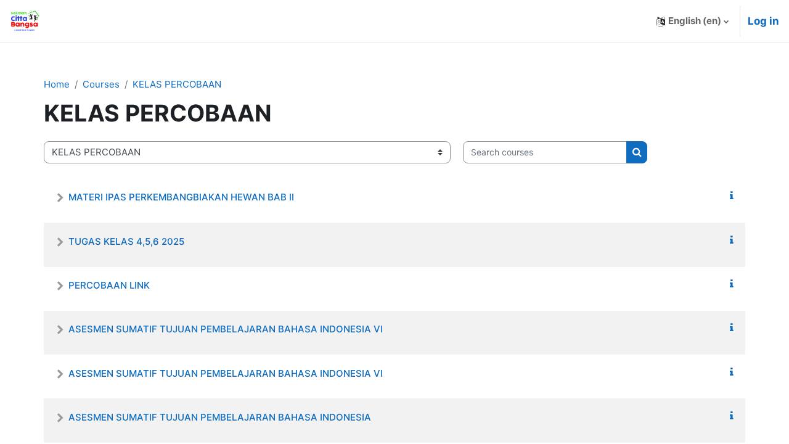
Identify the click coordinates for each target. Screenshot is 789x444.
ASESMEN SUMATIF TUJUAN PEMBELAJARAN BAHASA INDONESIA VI (225, 329)
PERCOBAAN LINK (109, 285)
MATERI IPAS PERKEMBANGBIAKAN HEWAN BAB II (181, 197)
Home (57, 84)
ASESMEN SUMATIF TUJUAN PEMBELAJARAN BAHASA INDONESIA (219, 417)
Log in (763, 21)
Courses (101, 84)
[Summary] (732, 196)
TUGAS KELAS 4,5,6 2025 (126, 241)
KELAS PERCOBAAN (177, 84)
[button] (692, 21)
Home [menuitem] (78, 21)
